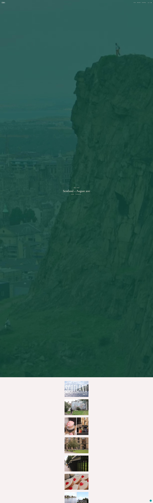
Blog (75, 187)
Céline (73, 194)
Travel (78, 187)
